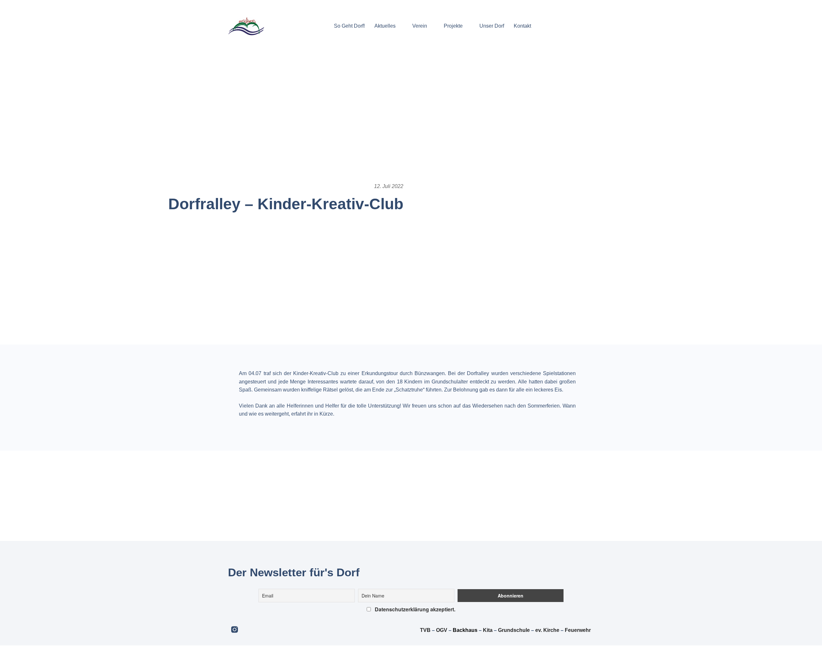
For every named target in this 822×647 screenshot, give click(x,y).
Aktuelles (385, 26)
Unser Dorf (491, 26)
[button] (542, 26)
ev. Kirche (547, 630)
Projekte (453, 26)
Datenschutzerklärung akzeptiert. (414, 609)
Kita (488, 630)
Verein (419, 26)
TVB (425, 630)
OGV (441, 630)
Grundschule (514, 630)
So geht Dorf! (349, 26)
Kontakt (522, 26)
